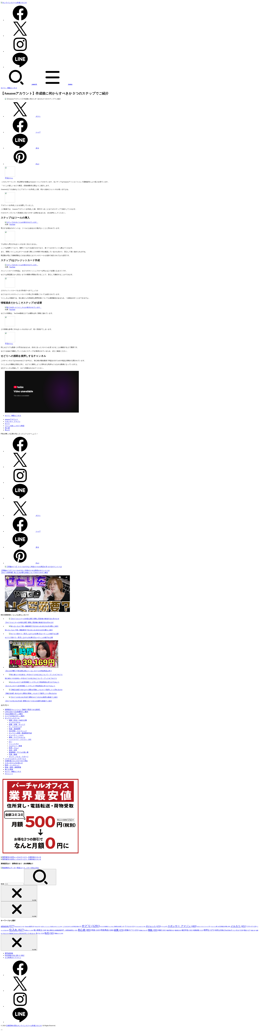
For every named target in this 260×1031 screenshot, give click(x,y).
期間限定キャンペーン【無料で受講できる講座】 (23, 709)
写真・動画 (13, 754)
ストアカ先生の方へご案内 (14, 716)
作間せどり (29, 930)
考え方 (7, 430)
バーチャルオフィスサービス (15, 759)
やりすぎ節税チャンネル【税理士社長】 (112, 926)
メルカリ (238, 926)
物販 (153, 930)
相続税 (178, 930)
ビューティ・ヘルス (16, 735)
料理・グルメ (14, 748)
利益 (96, 930)
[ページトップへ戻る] (1, 1029)
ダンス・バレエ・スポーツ (18, 756)
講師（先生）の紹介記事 (18, 720)
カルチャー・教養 (15, 746)
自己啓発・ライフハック (18, 731)
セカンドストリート (203, 926)
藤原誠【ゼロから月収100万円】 (19, 933)
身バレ (40, 933)
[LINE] (20, 67)
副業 (119, 930)
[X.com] (20, 36)
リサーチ (252, 926)
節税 (253, 930)
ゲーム (164, 926)
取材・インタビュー (12, 765)
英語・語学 (13, 750)
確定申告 (187, 930)
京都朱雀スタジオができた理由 (16, 761)
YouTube (12, 224)
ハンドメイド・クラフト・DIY (20, 739)
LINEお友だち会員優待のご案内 (16, 712)
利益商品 (107, 930)
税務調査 (198, 930)
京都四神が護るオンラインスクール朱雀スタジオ (24, 1025)
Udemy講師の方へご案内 (14, 714)
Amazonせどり (19, 926)
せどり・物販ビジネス (9, 88)
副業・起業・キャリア (17, 724)
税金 (247, 930)
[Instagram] (20, 51)
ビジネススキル (14, 722)
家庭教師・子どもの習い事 (18, 752)
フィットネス (14, 744)
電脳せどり (59, 933)
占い (10, 741)
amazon (7, 926)
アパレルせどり (140, 926)
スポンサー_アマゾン (12, 421)
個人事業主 (40, 930)
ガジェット (9, 773)
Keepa (37, 926)
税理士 (209, 930)
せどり (7, 423)
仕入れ (16, 929)
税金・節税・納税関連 (13, 767)
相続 (162, 930)
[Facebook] (20, 20)
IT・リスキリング (15, 727)
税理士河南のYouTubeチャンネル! (229, 930)
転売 (49, 933)
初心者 (7, 428)
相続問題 (170, 930)
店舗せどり (131, 930)
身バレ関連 (9, 769)
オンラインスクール (12, 718)
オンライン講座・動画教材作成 (20, 733)
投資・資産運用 (14, 729)
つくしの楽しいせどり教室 (14, 426)
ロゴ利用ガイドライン (13, 957)
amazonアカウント (11, 419)
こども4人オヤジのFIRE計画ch (71, 926)
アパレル (130, 926)
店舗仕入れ (143, 930)
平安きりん (9, 178)
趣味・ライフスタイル (17, 737)
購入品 (32, 933)
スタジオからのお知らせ (14, 763)
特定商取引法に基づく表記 (14, 955)
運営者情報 (9, 953)
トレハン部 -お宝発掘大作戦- (220, 926)
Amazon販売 (30, 926)
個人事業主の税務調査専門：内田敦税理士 (62, 930)
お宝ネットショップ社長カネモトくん (51, 926)
